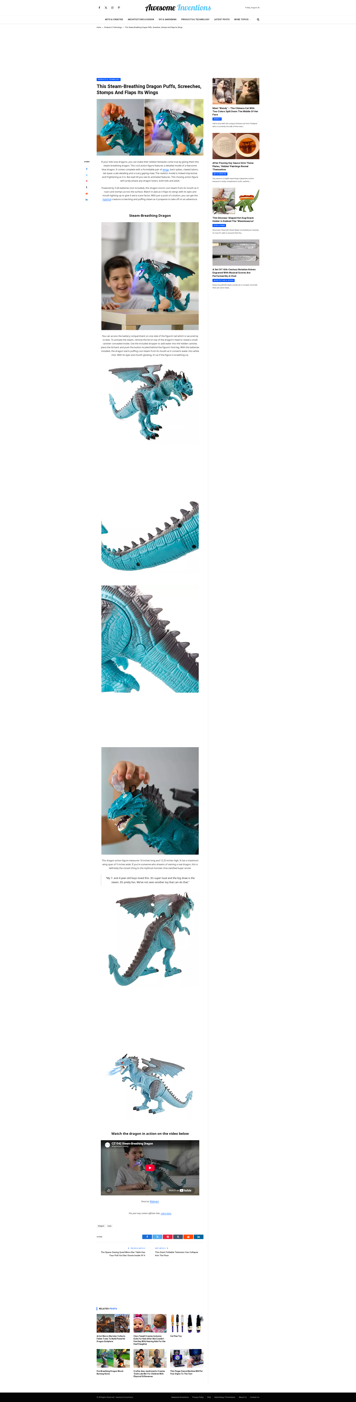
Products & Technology (195, 19)
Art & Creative (220, 174)
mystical (106, 199)
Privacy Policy (198, 1397)
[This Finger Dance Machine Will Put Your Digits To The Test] (186, 1358)
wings (166, 169)
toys (109, 1226)
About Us (243, 1397)
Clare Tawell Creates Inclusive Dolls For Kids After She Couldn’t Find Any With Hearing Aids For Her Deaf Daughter (150, 1340)
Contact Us (254, 1397)
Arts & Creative (114, 19)
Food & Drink (219, 225)
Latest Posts (222, 19)
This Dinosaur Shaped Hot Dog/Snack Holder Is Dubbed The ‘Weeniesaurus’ (233, 219)
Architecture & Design (141, 19)
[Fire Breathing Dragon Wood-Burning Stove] (113, 1358)
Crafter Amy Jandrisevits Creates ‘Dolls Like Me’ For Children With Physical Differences (149, 1374)
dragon (101, 1226)
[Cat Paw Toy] (186, 1323)
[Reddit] (86, 193)
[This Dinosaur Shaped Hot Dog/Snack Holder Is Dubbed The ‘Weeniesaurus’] (235, 201)
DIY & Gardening (168, 19)
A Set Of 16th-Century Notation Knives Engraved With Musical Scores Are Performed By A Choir (234, 272)
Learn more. (166, 1213)
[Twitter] (86, 175)
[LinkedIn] (86, 199)
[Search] (257, 19)
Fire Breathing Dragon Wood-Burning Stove (110, 1372)
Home (99, 27)
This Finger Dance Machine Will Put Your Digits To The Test (186, 1372)
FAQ (209, 1397)
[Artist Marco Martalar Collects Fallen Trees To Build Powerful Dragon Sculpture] (113, 1323)
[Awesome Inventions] (178, 7)
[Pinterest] (86, 181)
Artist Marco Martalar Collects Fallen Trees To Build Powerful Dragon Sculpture (111, 1338)
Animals (217, 119)
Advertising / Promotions (224, 1397)
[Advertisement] (178, 52)
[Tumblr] (86, 187)
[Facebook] (86, 169)
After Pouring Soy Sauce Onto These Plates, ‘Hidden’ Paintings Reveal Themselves (233, 166)
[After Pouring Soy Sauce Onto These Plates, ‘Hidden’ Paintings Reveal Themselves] (235, 146)
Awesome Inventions (180, 1397)
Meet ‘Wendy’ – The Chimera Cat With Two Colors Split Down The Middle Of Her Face (235, 111)
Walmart (154, 1201)
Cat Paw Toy (176, 1336)
